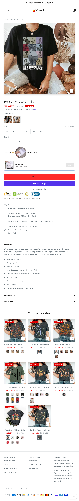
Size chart (71, 126)
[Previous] (5, 97)
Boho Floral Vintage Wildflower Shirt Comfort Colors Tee (39, 430)
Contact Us (8, 464)
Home (6, 19)
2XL (33, 131)
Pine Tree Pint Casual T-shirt (15, 387)
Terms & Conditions (10, 472)
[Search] (9, 11)
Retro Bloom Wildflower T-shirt (15, 430)
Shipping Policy (10, 295)
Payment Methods (35, 464)
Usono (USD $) (9, 488)
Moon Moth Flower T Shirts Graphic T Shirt (39, 387)
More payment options (39, 189)
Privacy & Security (10, 468)
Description (9, 245)
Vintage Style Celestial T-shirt (39, 344)
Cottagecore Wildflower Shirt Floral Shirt (64, 344)
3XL (41, 131)
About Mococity (9, 460)
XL (27, 131)
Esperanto (22, 488)
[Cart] (74, 11)
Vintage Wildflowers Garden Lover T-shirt (15, 344)
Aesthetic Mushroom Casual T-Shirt (64, 387)
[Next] (74, 97)
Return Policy (12, 233)
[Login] (69, 11)
